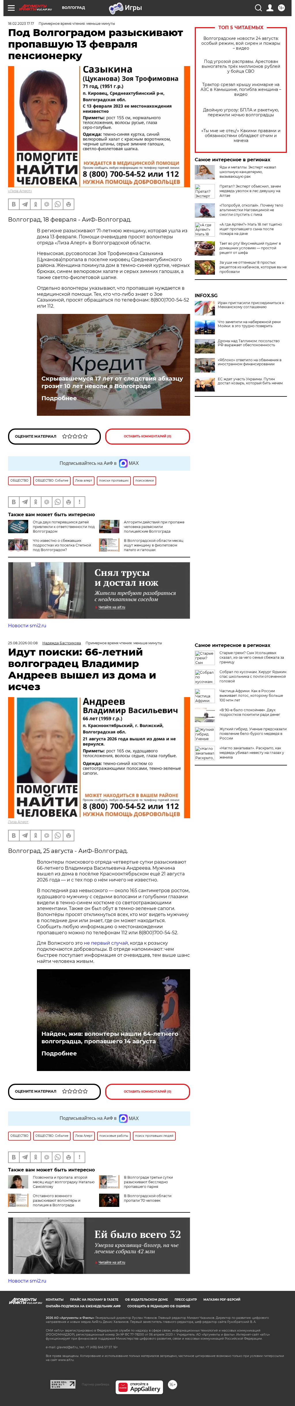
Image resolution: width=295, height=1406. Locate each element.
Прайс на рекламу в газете (94, 1300)
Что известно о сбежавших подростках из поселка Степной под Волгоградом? (62, 545)
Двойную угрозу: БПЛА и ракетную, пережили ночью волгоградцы (241, 112)
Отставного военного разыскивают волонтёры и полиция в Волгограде (56, 1200)
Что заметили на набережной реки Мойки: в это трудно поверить (249, 324)
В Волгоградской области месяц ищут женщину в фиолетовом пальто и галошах (153, 545)
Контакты (54, 1300)
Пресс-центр (186, 1300)
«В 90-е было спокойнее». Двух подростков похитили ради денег (250, 712)
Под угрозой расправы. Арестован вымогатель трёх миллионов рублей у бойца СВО (241, 66)
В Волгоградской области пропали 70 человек (147, 1198)
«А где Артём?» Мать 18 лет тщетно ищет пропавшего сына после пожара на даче (251, 229)
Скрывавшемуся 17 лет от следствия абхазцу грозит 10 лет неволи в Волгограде (112, 382)
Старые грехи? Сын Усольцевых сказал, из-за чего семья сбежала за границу (252, 657)
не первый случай (106, 943)
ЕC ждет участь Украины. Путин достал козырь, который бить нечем (250, 381)
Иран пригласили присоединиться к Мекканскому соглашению (251, 305)
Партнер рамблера (95, 1384)
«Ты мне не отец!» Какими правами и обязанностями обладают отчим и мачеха (241, 135)
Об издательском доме (146, 1300)
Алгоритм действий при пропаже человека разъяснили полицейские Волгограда (154, 526)
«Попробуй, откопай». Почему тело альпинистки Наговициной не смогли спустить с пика (251, 210)
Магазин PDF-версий (221, 1300)
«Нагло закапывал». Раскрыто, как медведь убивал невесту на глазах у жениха (252, 752)
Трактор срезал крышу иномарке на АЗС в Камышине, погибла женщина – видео (241, 89)
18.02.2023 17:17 (21, 23)
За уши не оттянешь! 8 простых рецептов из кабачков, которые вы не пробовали (253, 267)
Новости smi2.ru (27, 625)
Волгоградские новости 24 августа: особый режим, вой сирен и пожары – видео (240, 43)
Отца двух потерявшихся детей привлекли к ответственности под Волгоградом (64, 526)
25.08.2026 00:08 (23, 643)
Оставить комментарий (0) (147, 436)
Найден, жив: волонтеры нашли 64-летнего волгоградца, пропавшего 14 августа (109, 1037)
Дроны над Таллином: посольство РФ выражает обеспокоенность (249, 343)
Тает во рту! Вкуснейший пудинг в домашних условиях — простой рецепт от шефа (250, 248)
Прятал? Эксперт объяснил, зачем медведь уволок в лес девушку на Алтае (250, 191)
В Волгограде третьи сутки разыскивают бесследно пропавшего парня (148, 1182)
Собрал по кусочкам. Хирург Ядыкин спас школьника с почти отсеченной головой (253, 676)
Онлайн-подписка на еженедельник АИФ (83, 1306)
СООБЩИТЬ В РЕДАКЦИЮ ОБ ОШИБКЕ (158, 1306)
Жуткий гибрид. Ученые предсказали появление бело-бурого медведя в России (253, 733)
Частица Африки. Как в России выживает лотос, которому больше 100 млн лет (251, 695)
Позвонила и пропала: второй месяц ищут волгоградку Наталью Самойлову (63, 1182)
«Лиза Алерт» (20, 191)
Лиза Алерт (18, 822)
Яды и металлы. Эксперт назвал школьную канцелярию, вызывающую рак (248, 172)
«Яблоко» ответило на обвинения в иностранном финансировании (249, 362)
